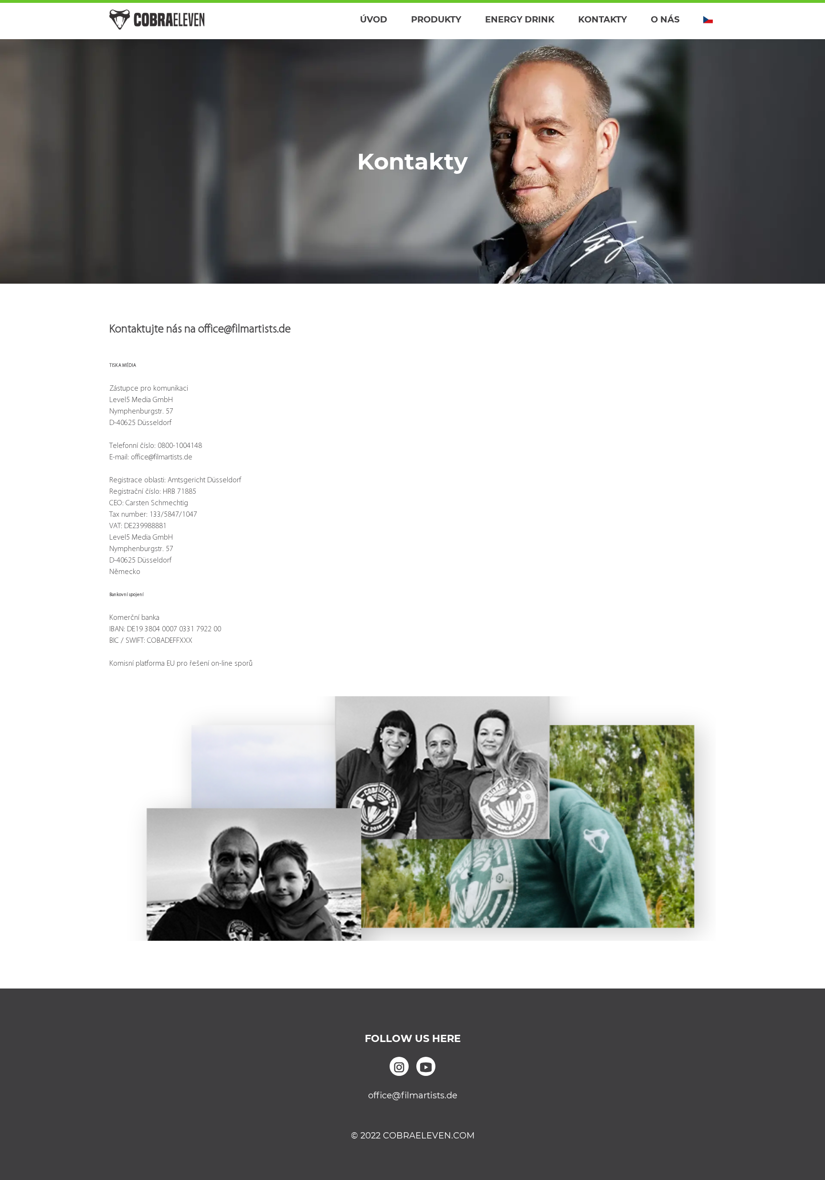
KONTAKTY (602, 19)
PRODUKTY (436, 19)
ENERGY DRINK (519, 19)
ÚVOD (373, 19)
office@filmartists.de (412, 1095)
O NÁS (665, 19)
